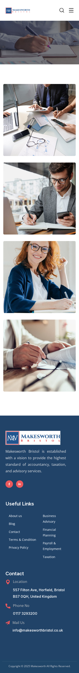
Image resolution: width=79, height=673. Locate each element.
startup (49, 369)
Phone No (21, 605)
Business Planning (39, 360)
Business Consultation (39, 124)
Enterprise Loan (39, 203)
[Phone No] (7, 606)
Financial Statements (39, 281)
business (30, 133)
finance (49, 133)
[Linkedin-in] (19, 484)
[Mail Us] (7, 623)
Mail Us (19, 622)
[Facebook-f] (9, 484)
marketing (49, 212)
